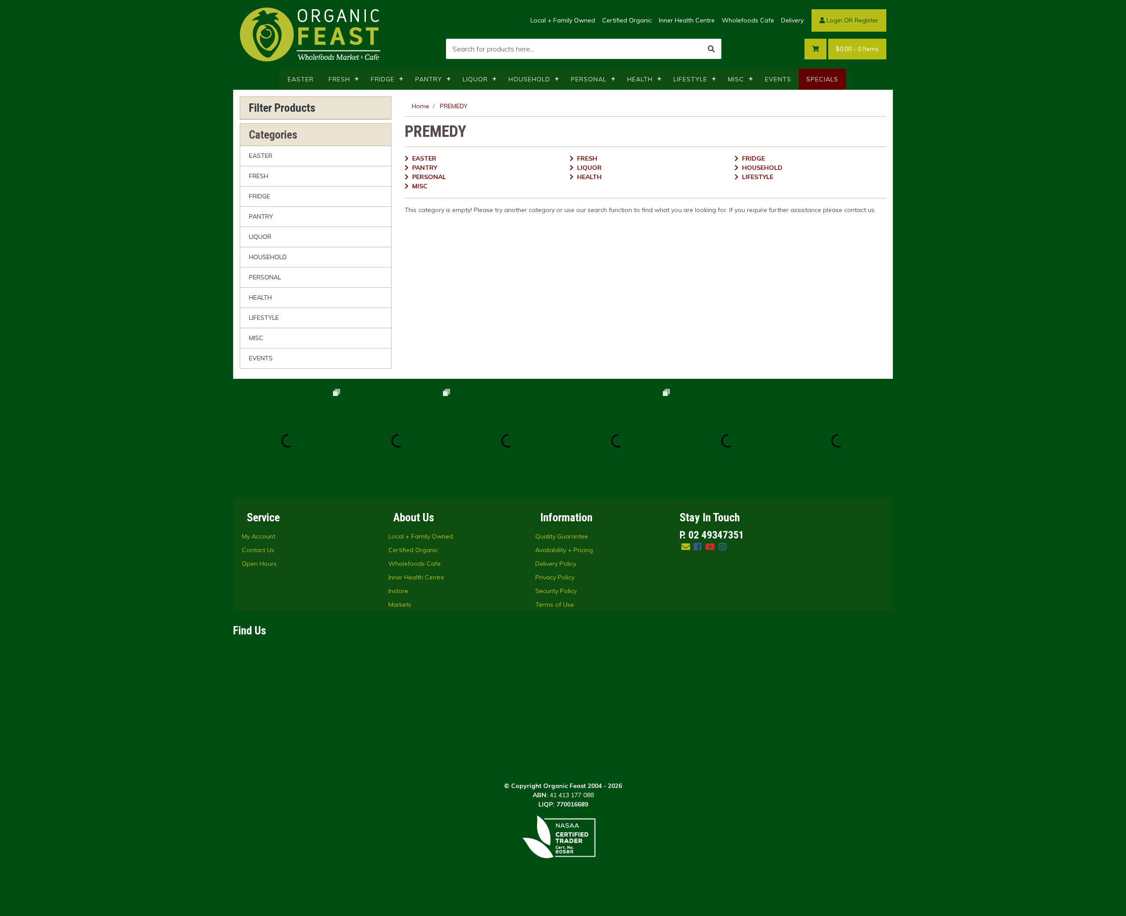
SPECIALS (822, 79)
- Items (857, 49)
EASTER (301, 79)
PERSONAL (589, 79)
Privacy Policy (554, 577)
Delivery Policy (555, 564)
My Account (258, 536)
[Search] (711, 49)
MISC (736, 79)
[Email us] (685, 546)
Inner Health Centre (687, 20)
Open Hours (259, 564)
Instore (398, 591)
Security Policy (556, 591)
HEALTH (640, 79)
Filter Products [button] (282, 108)
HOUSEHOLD (529, 79)
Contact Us (258, 550)
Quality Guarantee (561, 536)
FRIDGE (383, 79)
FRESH (339, 79)
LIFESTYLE (690, 79)
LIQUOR (475, 79)
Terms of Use (554, 604)
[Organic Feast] (311, 34)
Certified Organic (627, 20)
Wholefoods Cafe (748, 20)
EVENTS (778, 79)
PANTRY (428, 79)
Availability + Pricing (564, 550)
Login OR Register (851, 20)
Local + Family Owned (562, 20)
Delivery (792, 20)
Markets (399, 604)
